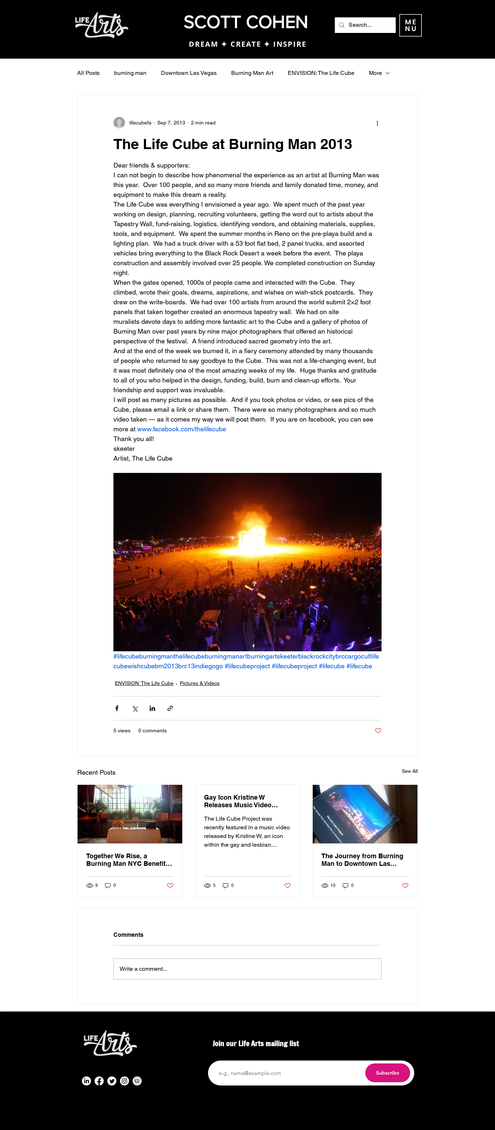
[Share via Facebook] (116, 708)
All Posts (88, 72)
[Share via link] (170, 708)
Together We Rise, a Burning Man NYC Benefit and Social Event (126, 859)
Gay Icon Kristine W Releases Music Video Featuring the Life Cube (240, 801)
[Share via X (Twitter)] (134, 708)
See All (410, 771)
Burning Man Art (252, 72)
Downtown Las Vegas (189, 72)
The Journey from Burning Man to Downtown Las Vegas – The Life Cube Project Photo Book (362, 859)
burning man (130, 72)
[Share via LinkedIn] (152, 708)
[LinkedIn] (86, 1080)
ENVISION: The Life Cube (321, 72)
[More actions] (377, 122)
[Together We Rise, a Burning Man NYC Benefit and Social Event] (130, 814)
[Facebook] (99, 1080)
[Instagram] (124, 1080)
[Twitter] (111, 1080)
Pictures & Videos (200, 683)
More (375, 72)
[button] (410, 25)
